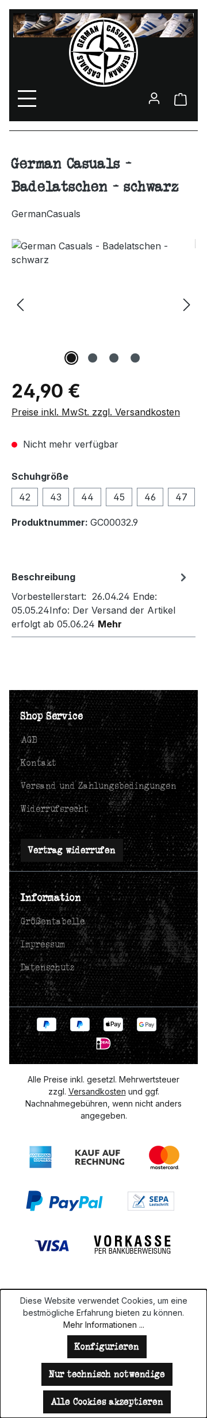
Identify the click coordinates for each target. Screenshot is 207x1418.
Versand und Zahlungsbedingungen (99, 786)
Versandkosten (97, 1091)
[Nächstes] (186, 303)
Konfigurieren (107, 1346)
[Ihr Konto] (154, 98)
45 (119, 497)
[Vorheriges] (20, 303)
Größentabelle (53, 921)
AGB (29, 740)
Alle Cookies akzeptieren (107, 1402)
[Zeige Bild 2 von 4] (92, 358)
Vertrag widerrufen (72, 850)
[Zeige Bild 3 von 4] (113, 358)
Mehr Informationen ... (103, 1325)
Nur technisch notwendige (107, 1374)
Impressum (43, 944)
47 (181, 497)
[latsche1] (103, 303)
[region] (103, 303)
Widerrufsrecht (55, 809)
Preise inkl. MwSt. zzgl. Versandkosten (96, 412)
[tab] (101, 600)
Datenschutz (47, 967)
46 (150, 497)
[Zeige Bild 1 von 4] (71, 358)
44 (87, 497)
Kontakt (38, 763)
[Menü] (29, 98)
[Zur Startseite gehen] (103, 52)
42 (24, 497)
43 (56, 497)
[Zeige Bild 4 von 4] (135, 358)
